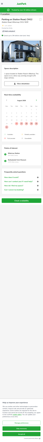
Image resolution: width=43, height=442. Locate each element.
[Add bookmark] (40, 19)
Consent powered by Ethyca (31, 438)
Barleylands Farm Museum (17, 160)
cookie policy (17, 415)
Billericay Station (14, 153)
